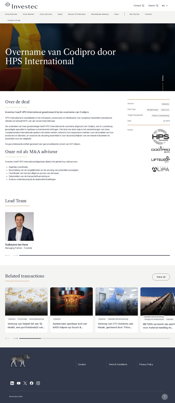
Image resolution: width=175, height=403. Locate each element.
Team (116, 14)
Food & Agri (22, 319)
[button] (15, 338)
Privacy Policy (146, 364)
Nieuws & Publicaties (77, 14)
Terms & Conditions (118, 364)
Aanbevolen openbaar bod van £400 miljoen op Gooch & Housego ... (70, 327)
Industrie (165, 104)
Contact (82, 364)
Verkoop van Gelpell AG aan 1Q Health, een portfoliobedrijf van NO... (25, 327)
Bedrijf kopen (152, 110)
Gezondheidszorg (36, 319)
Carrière (148, 14)
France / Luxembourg (160, 116)
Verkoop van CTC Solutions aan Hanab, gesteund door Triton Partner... (115, 327)
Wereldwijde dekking (100, 14)
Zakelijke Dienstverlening (118, 319)
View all (161, 277)
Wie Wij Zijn (134, 14)
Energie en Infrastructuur (154, 319)
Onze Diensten (11, 14)
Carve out (165, 110)
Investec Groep (14, 20)
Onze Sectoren (46, 14)
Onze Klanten (28, 14)
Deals (60, 14)
